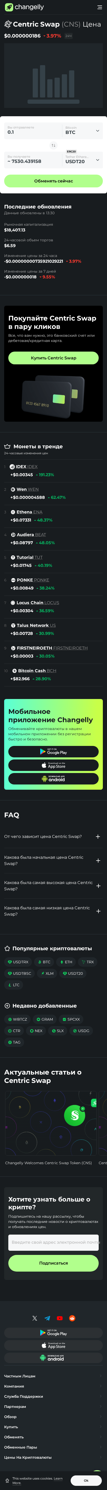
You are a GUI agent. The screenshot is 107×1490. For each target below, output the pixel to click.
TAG (14, 1042)
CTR (14, 1030)
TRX (88, 962)
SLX (58, 1030)
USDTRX (18, 962)
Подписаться (53, 1263)
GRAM (44, 1019)
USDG (81, 1030)
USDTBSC (19, 973)
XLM (47, 973)
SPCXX (71, 1019)
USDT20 (73, 973)
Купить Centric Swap (53, 357)
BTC (44, 962)
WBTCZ (17, 1019)
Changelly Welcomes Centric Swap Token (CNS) (48, 1163)
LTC (13, 985)
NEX (36, 1030)
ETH (66, 962)
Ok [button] (86, 1480)
